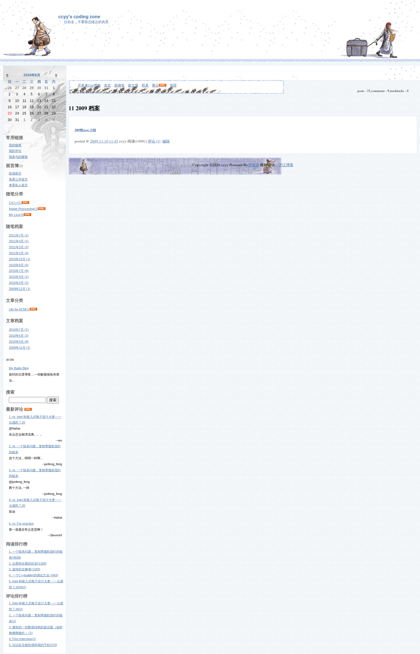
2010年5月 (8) (19, 341)
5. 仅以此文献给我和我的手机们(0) (33, 645)
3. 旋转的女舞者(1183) (24, 569)
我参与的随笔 (18, 157)
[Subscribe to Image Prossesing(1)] (41, 208)
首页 (107, 85)
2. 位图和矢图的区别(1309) (28, 563)
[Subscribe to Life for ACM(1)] (33, 309)
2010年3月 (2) (19, 282)
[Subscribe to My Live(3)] (27, 214)
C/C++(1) (15, 202)
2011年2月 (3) (19, 253)
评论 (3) (154, 141)
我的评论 (15, 151)
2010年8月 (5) (19, 265)
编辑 (166, 141)
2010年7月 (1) (19, 329)
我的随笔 (15, 145)
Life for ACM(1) (19, 309)
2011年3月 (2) (19, 247)
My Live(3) (16, 214)
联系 (145, 85)
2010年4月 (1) (19, 276)
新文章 (133, 85)
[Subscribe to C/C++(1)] (25, 202)
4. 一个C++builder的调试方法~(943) (33, 575)
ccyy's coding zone (79, 16)
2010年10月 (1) (19, 259)
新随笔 (119, 85)
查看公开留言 (18, 179)
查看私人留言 (18, 185)
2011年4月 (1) (19, 241)
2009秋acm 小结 (85, 130)
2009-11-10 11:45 (104, 141)
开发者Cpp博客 (89, 85)
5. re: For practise (21, 523)
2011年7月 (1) (19, 235)
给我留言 (15, 173)
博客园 (253, 164)
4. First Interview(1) (22, 639)
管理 (173, 85)
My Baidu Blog (19, 368)
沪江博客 (286, 164)
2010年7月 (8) (19, 270)
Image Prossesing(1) (23, 208)
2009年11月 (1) (19, 288)
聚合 (155, 85)
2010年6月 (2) (19, 335)
